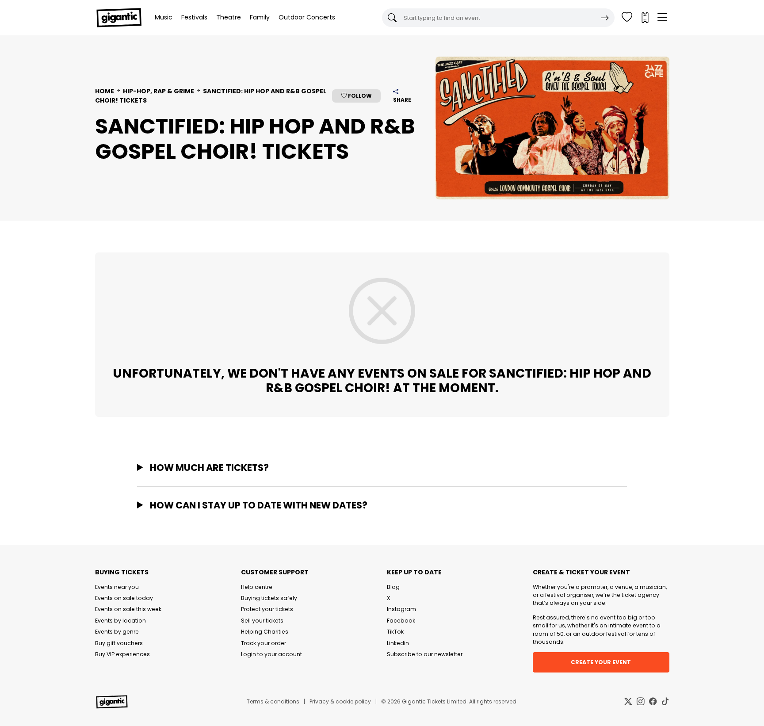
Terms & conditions (273, 701)
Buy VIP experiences (122, 654)
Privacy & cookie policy (340, 701)
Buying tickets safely (269, 598)
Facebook (401, 620)
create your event (601, 662)
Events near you (117, 587)
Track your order (263, 643)
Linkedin (398, 643)
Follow (359, 95)
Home (104, 91)
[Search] (605, 18)
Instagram (401, 609)
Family (260, 17)
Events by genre (117, 631)
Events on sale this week (128, 609)
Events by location (120, 620)
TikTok (395, 631)
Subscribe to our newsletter (424, 654)
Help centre (256, 587)
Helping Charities (264, 631)
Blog (393, 587)
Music (163, 17)
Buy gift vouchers (119, 643)
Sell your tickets (262, 620)
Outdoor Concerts (307, 17)
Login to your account (271, 654)
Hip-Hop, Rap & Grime (158, 91)
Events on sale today (124, 598)
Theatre (228, 17)
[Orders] (645, 17)
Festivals (194, 17)
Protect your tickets (267, 609)
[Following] (627, 18)
